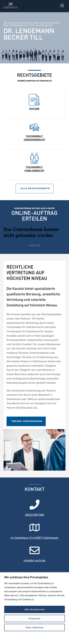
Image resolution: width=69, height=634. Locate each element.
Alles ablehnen (34, 627)
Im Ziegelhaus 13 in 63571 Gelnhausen (34, 537)
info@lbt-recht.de (34, 560)
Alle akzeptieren (34, 609)
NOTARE (34, 108)
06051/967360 (34, 514)
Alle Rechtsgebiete (35, 188)
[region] (34, 603)
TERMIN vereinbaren (26, 421)
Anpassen (34, 618)
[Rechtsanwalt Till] (11, 7)
